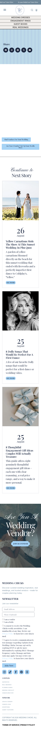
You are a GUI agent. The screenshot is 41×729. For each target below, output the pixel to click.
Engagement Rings (20, 21)
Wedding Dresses (20, 17)
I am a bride (9, 622)
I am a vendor (9, 619)
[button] (5, 50)
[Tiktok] (10, 672)
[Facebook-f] (16, 672)
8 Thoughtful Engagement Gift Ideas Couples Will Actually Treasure (19, 451)
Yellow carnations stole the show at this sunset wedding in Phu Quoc (20, 244)
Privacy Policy (7, 634)
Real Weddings (20, 27)
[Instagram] (4, 672)
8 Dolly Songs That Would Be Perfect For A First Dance (19, 355)
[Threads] (27, 672)
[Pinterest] (21, 672)
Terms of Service (10, 725)
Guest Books (20, 24)
